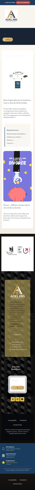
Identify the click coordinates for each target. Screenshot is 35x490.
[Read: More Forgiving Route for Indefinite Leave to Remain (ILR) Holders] (17, 80)
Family (15, 210)
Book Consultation (23, 2)
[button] (5, 34)
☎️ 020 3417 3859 (10, 2)
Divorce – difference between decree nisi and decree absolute (16, 206)
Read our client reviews (11, 462)
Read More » (6, 121)
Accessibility (12, 420)
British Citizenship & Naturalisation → (17, 134)
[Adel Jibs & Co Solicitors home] (17, 15)
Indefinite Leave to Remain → (14, 137)
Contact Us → (10, 143)
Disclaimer (23, 420)
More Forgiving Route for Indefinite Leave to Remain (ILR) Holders (17, 101)
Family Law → (10, 140)
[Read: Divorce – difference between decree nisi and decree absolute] (17, 176)
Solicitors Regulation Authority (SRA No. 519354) (17, 470)
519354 (12, 450)
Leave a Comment (7, 210)
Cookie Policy (17, 425)
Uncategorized (7, 105)
